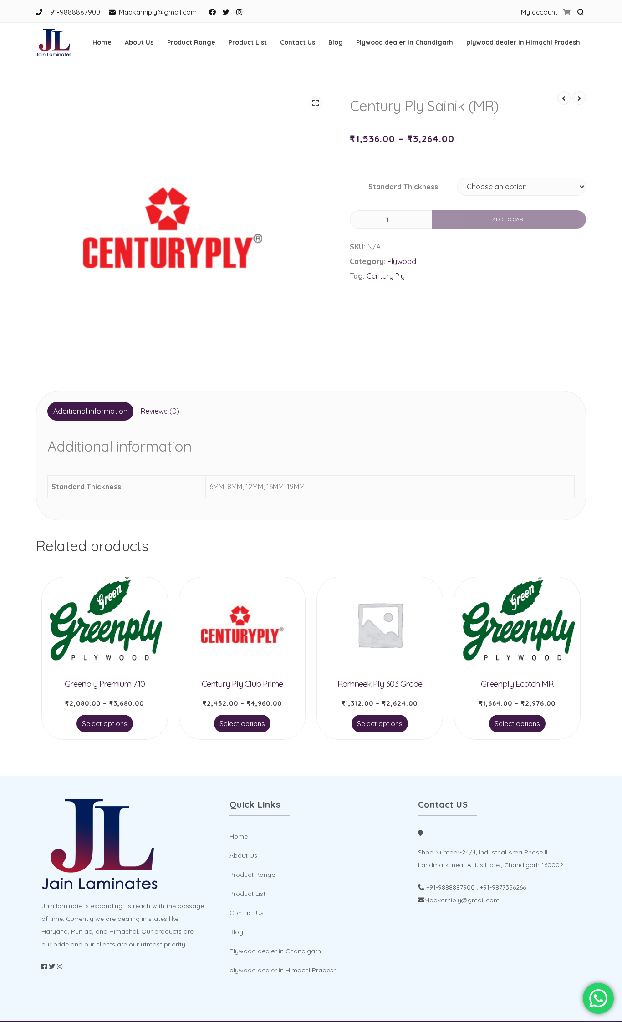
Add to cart (509, 219)
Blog (335, 42)
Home (102, 42)
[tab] (90, 411)
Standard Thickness (403, 186)
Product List (248, 42)
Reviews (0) (160, 411)
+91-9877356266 (503, 887)
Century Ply (386, 275)
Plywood (401, 261)
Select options (104, 723)
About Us (139, 42)
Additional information (90, 411)
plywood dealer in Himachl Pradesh (523, 42)
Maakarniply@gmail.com (158, 12)
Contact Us (297, 42)
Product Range (191, 42)
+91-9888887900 (73, 12)
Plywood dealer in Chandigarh (404, 42)
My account (539, 12)
